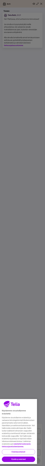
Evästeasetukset (18, 452)
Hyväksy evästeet (18, 459)
